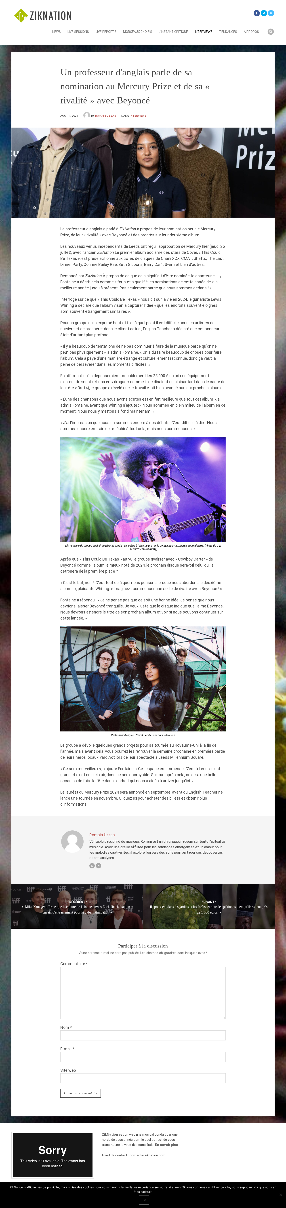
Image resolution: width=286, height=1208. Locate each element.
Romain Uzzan (105, 115)
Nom (66, 1027)
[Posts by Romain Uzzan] (87, 115)
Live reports (106, 32)
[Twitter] (264, 13)
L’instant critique (173, 32)
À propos (251, 32)
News (56, 32)
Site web (68, 1070)
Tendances (228, 32)
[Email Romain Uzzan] (92, 865)
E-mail (67, 1048)
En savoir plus (166, 1145)
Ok (144, 1200)
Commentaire (74, 963)
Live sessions (78, 32)
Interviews (203, 32)
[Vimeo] (271, 13)
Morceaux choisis (137, 32)
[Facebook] (257, 13)
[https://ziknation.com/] (98, 865)
